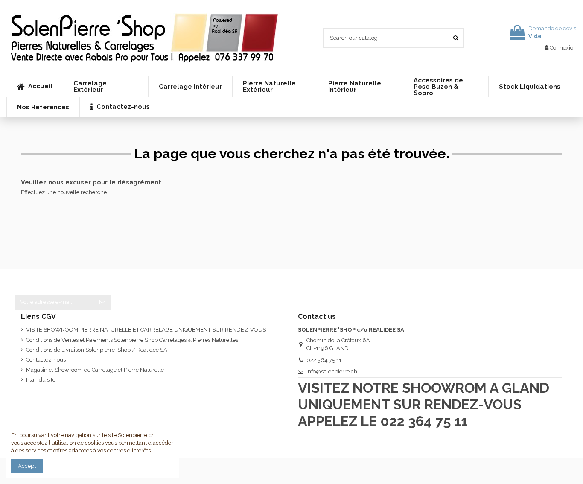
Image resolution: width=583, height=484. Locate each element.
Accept (27, 466)
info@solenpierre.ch (331, 371)
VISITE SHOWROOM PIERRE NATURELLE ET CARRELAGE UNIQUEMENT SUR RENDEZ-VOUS (146, 330)
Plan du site (40, 379)
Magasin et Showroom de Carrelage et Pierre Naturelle (95, 370)
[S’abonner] (102, 302)
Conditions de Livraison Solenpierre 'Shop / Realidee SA (96, 350)
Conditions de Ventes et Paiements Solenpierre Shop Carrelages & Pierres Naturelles (132, 340)
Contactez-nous (46, 359)
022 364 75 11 (323, 360)
